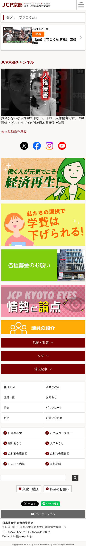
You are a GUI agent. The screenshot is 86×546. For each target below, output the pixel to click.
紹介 (6, 418)
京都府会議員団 (17, 453)
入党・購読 (30, 489)
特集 (6, 407)
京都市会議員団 (59, 453)
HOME (12, 387)
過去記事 (40, 369)
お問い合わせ (54, 418)
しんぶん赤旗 (16, 464)
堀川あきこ (15, 443)
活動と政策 (41, 342)
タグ (41, 356)
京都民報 (55, 464)
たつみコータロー (61, 433)
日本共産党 (15, 433)
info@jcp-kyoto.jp (22, 536)
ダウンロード (54, 407)
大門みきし (57, 443)
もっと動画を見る (14, 131)
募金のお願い (59, 489)
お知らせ (51, 397)
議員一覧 (9, 397)
